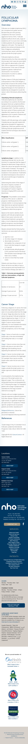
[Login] (25, 2)
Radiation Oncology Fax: (10, 519)
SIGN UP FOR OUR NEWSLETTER (13, 605)
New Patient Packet (14, 565)
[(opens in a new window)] (15, 2)
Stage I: (4, 334)
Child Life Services (14, 534)
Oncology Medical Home (14, 544)
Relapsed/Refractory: (8, 410)
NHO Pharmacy (14, 541)
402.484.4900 (5, 462)
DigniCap (14, 552)
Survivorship (14, 550)
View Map (9, 466)
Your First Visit (14, 568)
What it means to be (13, 717)
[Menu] (24, 5)
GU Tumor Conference (14, 539)
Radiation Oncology (14, 547)
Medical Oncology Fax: (10, 517)
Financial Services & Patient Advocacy (14, 560)
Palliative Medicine (14, 545)
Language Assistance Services (14, 563)
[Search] (20, 2)
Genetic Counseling (14, 537)
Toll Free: (9, 515)
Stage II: (4, 344)
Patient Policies (9, 737)
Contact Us (12, 524)
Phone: (10, 514)
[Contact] (12, 2)
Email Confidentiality (20, 737)
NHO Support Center (14, 542)
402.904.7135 (5, 486)
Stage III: (4, 354)
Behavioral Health (14, 532)
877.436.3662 (17, 515)
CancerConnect (17, 434)
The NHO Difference (14, 566)
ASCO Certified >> (13, 718)
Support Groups (14, 549)
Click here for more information (10, 622)
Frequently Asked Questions (14, 561)
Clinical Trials (14, 536)
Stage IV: (4, 366)
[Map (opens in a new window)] (22, 2)
